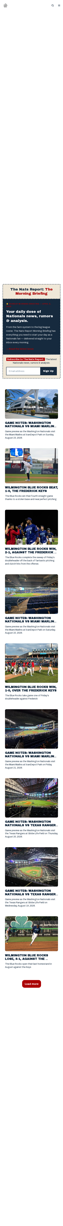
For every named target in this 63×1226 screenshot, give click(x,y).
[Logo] (5, 5)
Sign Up (48, 371)
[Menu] (59, 5)
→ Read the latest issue (20, 349)
